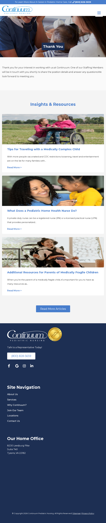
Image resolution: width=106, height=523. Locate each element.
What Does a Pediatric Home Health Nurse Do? (42, 210)
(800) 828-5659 (82, 2)
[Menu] (99, 13)
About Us (12, 394)
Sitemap (77, 513)
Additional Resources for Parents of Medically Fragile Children (52, 272)
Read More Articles (53, 308)
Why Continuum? (17, 405)
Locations (12, 415)
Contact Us (13, 421)
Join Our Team (15, 410)
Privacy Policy (88, 513)
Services (11, 399)
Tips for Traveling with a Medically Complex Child (43, 149)
